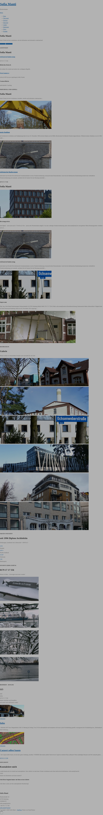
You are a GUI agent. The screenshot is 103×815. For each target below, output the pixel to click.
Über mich (2, 43)
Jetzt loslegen (9, 43)
